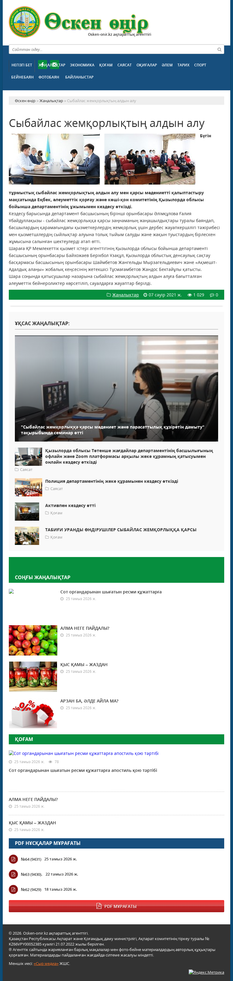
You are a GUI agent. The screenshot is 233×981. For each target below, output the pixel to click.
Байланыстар (79, 77)
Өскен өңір (79, 22)
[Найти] (219, 49)
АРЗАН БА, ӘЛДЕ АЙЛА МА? (89, 701)
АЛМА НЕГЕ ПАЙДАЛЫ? (84, 628)
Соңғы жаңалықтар (42, 577)
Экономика (82, 65)
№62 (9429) (31, 889)
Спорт (200, 65)
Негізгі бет (22, 65)
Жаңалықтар (52, 65)
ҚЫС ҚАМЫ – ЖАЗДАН (84, 664)
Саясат (124, 65)
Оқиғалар (147, 65)
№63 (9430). (31, 874)
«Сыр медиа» (46, 963)
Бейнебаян (22, 77)
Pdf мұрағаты (120, 906)
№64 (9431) (31, 859)
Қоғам (106, 65)
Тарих (183, 65)
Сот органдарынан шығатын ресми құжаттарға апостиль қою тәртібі (83, 770)
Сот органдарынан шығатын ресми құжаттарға (111, 592)
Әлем (167, 65)
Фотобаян (49, 77)
